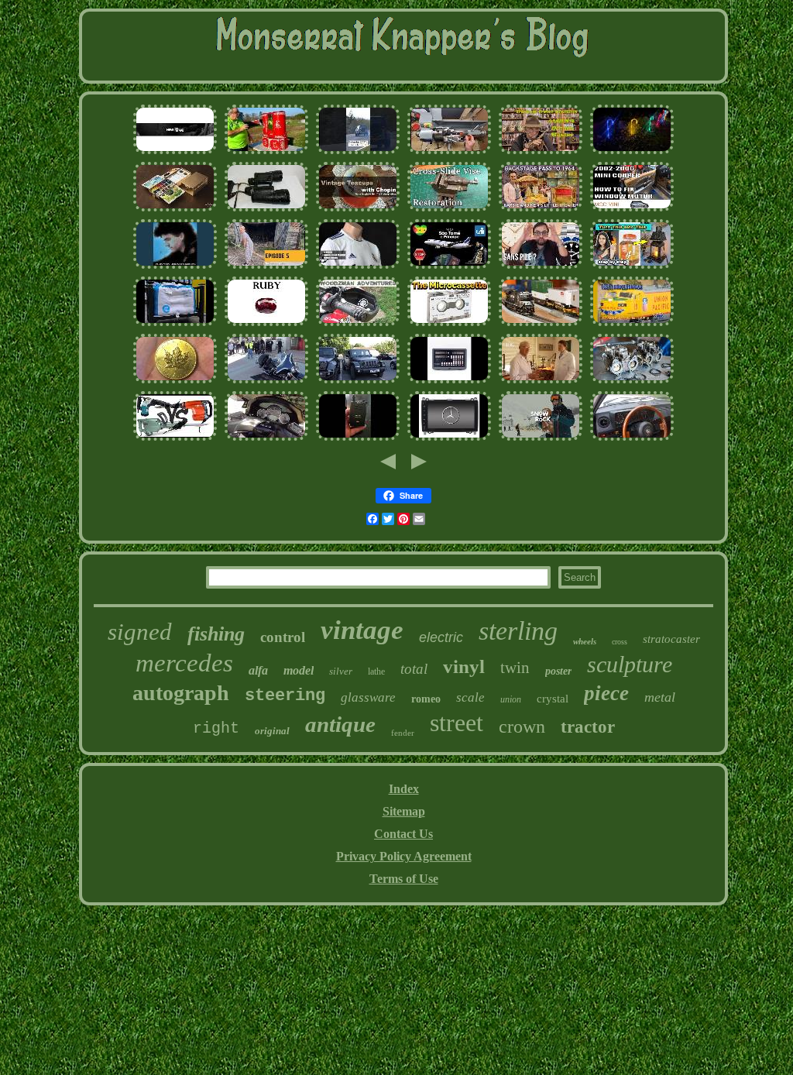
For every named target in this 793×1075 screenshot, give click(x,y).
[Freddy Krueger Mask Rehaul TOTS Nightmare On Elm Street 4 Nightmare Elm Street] (540, 152)
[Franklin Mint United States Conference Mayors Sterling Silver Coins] (175, 324)
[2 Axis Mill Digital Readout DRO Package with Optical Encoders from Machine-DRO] (449, 381)
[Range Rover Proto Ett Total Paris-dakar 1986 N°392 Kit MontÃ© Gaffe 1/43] (358, 152)
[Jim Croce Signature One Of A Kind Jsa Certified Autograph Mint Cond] (175, 266)
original (272, 731)
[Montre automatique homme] (540, 266)
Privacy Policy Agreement (404, 856)
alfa (258, 670)
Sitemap (404, 811)
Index (404, 788)
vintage (362, 630)
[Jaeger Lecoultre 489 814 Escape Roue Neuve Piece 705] (540, 381)
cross (619, 641)
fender (402, 732)
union (510, 699)
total (413, 669)
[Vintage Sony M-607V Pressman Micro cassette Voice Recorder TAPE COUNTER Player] (449, 324)
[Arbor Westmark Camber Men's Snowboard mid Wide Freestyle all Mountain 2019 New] (540, 438)
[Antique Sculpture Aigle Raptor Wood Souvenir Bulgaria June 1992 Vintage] (266, 266)
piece (606, 693)
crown (522, 726)
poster (558, 671)
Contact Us (403, 833)
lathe (376, 671)
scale (470, 697)
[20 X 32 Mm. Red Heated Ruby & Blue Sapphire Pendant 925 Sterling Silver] (266, 324)
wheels (584, 641)
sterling (518, 630)
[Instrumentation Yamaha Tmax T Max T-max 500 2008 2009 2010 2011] (266, 438)
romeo (426, 699)
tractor (588, 727)
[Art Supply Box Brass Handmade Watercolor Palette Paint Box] (175, 209)
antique (340, 724)
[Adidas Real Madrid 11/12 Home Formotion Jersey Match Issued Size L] (358, 266)
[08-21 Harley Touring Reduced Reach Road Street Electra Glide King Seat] (266, 381)
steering (285, 696)
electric (441, 637)
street (456, 723)
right (216, 728)
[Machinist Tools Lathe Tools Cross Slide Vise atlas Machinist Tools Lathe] (449, 209)
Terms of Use (403, 878)
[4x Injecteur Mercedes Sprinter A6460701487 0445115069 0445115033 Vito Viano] (449, 438)
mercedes (184, 663)
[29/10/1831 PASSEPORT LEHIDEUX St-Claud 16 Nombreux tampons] (449, 266)
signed (140, 631)
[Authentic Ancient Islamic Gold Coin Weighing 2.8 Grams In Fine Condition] (175, 381)
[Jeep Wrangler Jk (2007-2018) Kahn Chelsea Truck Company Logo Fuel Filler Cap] (358, 381)
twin (515, 667)
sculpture (629, 664)
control (282, 637)
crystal (552, 698)
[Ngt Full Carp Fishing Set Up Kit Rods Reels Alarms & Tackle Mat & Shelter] (358, 438)
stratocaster (671, 639)
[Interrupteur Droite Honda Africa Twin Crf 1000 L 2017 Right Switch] (358, 324)
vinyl (464, 666)
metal (659, 697)
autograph (180, 693)
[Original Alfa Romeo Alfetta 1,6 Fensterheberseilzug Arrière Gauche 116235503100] (632, 438)
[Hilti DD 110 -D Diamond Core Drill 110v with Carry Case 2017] (175, 438)
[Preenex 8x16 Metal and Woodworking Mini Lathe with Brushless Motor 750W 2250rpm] (449, 152)
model (298, 670)
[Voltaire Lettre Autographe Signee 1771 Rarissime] (175, 152)
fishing (216, 634)
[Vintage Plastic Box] (632, 266)
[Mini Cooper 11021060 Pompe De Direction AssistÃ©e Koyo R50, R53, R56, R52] (632, 209)
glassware (368, 697)
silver (340, 671)
